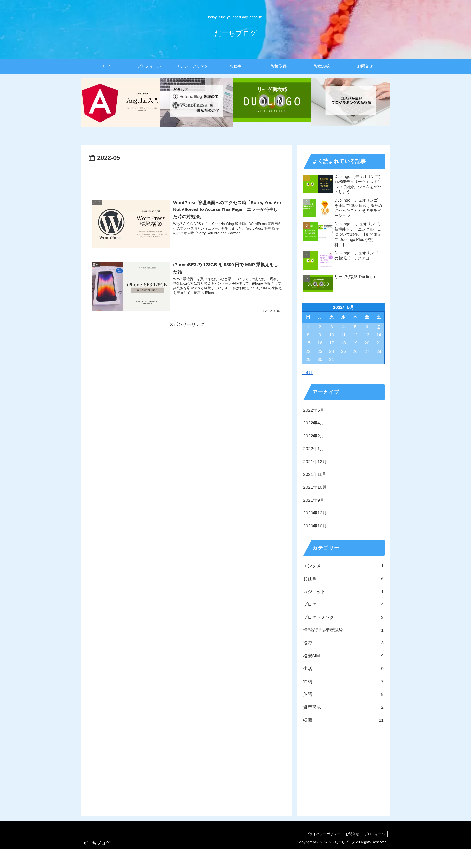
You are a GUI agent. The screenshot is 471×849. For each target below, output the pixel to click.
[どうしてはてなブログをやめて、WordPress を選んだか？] (196, 102)
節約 (343, 681)
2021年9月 (313, 500)
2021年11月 (314, 474)
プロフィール (374, 834)
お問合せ (352, 834)
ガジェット (343, 591)
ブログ (343, 604)
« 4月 (307, 372)
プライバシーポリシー (323, 834)
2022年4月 (313, 422)
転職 (343, 720)
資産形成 (343, 707)
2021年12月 (315, 461)
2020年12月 (315, 512)
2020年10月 (315, 525)
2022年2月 (313, 435)
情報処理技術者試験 (343, 630)
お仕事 (343, 578)
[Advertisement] (187, 177)
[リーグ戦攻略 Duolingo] (272, 102)
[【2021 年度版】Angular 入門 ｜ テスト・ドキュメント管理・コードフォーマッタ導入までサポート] (120, 102)
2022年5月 (313, 410)
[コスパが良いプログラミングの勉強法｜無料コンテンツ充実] (350, 102)
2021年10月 (315, 487)
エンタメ (343, 565)
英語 (343, 694)
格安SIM (343, 655)
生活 (343, 668)
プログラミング (343, 617)
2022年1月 (313, 448)
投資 (343, 642)
